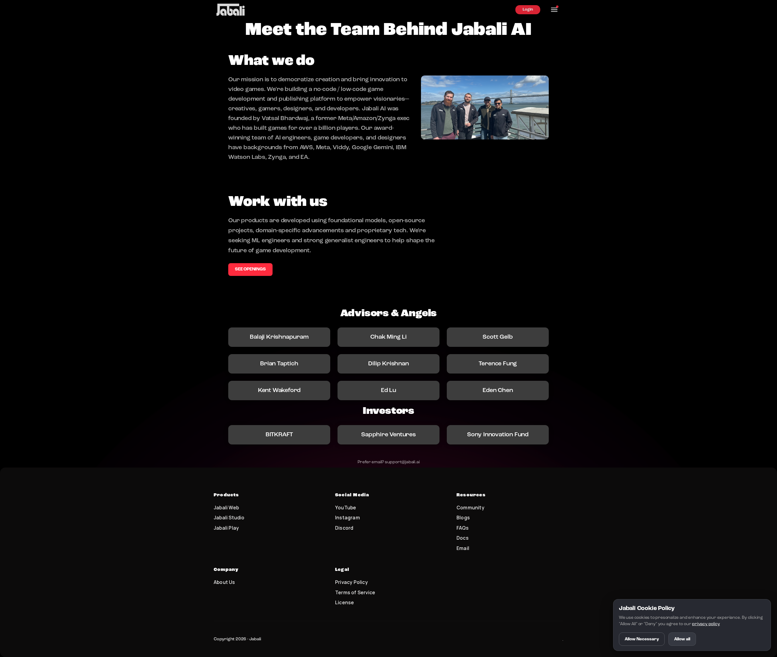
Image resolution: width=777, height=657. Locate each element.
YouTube (345, 507)
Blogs (463, 517)
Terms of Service (355, 592)
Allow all (682, 639)
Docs (462, 538)
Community (470, 507)
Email (462, 548)
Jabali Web (226, 507)
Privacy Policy (351, 582)
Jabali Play (226, 528)
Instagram (347, 517)
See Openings (250, 269)
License (344, 602)
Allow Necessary (642, 639)
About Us (224, 582)
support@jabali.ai (402, 462)
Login (528, 10)
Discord (344, 528)
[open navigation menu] (554, 9)
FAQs (462, 528)
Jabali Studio (229, 517)
